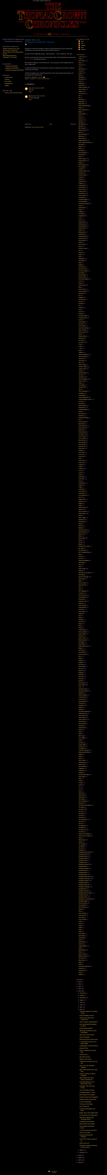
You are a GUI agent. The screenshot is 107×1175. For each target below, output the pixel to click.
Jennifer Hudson (83, 366)
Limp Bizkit (82, 476)
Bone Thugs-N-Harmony (85, 142)
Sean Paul (81, 703)
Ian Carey (81, 340)
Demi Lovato (82, 244)
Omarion (81, 593)
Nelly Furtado (82, 568)
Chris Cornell (82, 195)
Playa (80, 623)
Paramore (81, 603)
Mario (80, 515)
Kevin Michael (82, 442)
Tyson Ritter (82, 933)
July (81, 1002)
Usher (80, 939)
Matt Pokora (82, 519)
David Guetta (82, 240)
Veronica (81, 943)
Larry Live (81, 454)
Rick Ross (81, 664)
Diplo (80, 262)
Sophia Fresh (82, 746)
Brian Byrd (81, 150)
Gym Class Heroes (84, 328)
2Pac (80, 62)
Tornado (81, 909)
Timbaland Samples (84, 880)
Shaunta (81, 709)
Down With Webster (84, 279)
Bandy (80, 107)
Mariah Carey (82, 513)
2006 (79, 1162)
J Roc (80, 344)
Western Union (82, 954)
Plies (80, 625)
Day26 (80, 242)
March (81, 1150)
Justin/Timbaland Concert (85, 399)
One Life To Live (83, 595)
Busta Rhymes (83, 164)
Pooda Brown (82, 629)
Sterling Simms (83, 762)
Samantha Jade (83, 689)
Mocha (80, 540)
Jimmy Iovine (82, 381)
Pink (80, 615)
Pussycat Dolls (83, 631)
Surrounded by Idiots (84, 774)
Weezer (81, 952)
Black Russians (83, 134)
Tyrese (80, 931)
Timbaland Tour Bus (84, 890)
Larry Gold (81, 452)
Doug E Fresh (82, 277)
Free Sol (81, 311)
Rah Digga (81, 642)
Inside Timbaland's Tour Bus (87, 1015)
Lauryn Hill (81, 456)
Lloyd (80, 481)
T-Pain (80, 784)
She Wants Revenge (84, 711)
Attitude (81, 91)
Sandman (81, 693)
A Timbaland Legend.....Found (87, 1092)
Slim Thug (81, 735)
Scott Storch (82, 699)
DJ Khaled (81, 273)
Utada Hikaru (82, 941)
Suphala (7, 85)
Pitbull (80, 617)
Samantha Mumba (83, 691)
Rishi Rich (81, 674)
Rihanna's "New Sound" (86, 1059)
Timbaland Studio (83, 882)
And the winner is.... (85, 1054)
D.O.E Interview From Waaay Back (89, 1115)
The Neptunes (82, 825)
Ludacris (81, 485)
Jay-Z (80, 362)
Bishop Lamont (83, 130)
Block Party (82, 138)
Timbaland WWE (83, 901)
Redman (81, 660)
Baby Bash (82, 101)
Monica (81, 544)
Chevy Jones (82, 189)
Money (80, 542)
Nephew (81, 570)
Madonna (81, 501)
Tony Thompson (83, 907)
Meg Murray (82, 521)
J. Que (80, 348)
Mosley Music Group (84, 546)
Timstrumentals (83, 903)
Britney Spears (82, 158)
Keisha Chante (82, 421)
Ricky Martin (82, 666)
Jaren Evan (82, 360)
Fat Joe (81, 301)
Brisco (80, 156)
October (82, 995)
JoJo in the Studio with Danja (87, 1090)
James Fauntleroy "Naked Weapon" (89, 1022)
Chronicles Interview (84, 203)
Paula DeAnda (82, 607)
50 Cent (81, 65)
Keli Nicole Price (83, 425)
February (82, 1152)
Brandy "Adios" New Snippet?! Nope (89, 1112)
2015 (79, 984)
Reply (30, 91)
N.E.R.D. (81, 556)
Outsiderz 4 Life (83, 601)
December (83, 993)
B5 (79, 97)
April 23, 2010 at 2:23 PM (37, 88)
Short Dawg (82, 721)
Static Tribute (82, 760)
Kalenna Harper (83, 405)
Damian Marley (83, 226)
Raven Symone (83, 654)
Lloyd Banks (82, 483)
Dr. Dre (81, 281)
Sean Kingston (82, 701)
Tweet (80, 923)
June (81, 1004)
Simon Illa (81, 725)
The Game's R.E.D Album (86, 1104)
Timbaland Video (83, 897)
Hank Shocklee (83, 330)
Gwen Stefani (82, 326)
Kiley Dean (81, 448)
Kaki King (81, 403)
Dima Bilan (81, 260)
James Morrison (83, 356)
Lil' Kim (38, 78)
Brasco (81, 148)
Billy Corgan (82, 128)
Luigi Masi (81, 489)
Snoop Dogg (82, 744)
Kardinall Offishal (83, 409)
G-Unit (80, 319)
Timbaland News (83, 874)
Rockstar (81, 678)
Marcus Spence (83, 511)
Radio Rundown (83, 640)
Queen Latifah (82, 634)
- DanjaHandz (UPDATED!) (12, 68)
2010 (79, 991)
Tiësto (80, 837)
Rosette (81, 680)
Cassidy (81, 177)
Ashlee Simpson (83, 87)
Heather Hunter (83, 336)
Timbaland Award (83, 856)
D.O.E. (80, 220)
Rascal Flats (82, 652)
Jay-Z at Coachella (84, 1037)
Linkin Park (82, 478)
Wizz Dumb (82, 958)
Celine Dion (82, 181)
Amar (80, 81)
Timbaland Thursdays (84, 886)
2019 (79, 981)
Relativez (81, 662)
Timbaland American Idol (85, 852)
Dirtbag (81, 264)
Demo (80, 246)
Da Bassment (82, 224)
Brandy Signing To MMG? (86, 1028)
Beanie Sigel (82, 113)
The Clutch (81, 809)
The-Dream (82, 831)
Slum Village (82, 737)
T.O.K (80, 789)
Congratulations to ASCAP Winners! (89, 1045)
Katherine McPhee (83, 417)
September (83, 997)
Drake (80, 283)
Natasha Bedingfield (84, 560)
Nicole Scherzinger (84, 576)
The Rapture (82, 827)
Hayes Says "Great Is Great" (87, 1034)
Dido (80, 256)
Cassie (80, 179)
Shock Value (82, 715)
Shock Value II (82, 717)
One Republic (82, 597)
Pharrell (81, 613)
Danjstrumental (83, 236)
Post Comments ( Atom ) (38, 127)
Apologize (81, 83)
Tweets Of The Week (85, 1132)
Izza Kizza (81, 342)
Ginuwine (81, 324)
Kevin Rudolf (8, 81)
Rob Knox (81, 676)
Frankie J (81, 307)
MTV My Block (83, 550)
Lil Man (81, 466)
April (81, 1009)
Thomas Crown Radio (84, 833)
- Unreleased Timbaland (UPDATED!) (14, 70)
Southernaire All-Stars (84, 752)
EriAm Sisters (82, 289)
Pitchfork (81, 619)
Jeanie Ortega (82, 364)
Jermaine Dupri (83, 372)
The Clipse (81, 807)
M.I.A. (80, 497)
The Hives (81, 821)
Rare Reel (81, 650)
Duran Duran (82, 285)
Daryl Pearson (82, 238)
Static (80, 758)
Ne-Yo (80, 564)
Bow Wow (81, 144)
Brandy (81, 146)
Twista (80, 925)
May (81, 1007)
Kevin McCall (82, 440)
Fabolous (81, 297)
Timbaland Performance (85, 876)
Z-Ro (80, 972)
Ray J (80, 656)
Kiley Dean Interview (85, 1057)
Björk (80, 132)
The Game (81, 817)
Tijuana (80, 842)
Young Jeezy (82, 970)
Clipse (80, 209)
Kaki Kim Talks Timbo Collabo (87, 1123)
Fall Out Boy (82, 299)
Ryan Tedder (82, 684)
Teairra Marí (82, 797)
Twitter (80, 927)
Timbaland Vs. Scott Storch (86, 899)
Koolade (81, 450)
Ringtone (81, 672)
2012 (79, 986)
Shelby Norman (83, 713)
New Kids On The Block (85, 572)
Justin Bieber (82, 395)
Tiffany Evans (82, 840)
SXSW (80, 780)
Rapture (81, 648)
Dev (80, 250)
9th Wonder (82, 69)
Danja (80, 230)
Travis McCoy (82, 915)
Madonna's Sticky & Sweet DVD (88, 1099)
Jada (80, 350)
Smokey (81, 742)
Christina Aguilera (83, 199)
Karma (80, 411)
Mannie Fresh (82, 507)
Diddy (80, 254)
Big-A (30, 96)
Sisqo (80, 731)
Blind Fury (81, 136)
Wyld (80, 962)
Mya (80, 554)
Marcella (81, 509)
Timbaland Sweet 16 (84, 884)
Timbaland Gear (83, 862)
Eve (80, 295)
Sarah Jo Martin (83, 695)
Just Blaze (81, 393)
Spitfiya (81, 754)
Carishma (81, 173)
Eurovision (81, 293)
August (82, 1000)
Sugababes (82, 768)
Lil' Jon (80, 470)
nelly (80, 566)
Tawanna (81, 793)
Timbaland (81, 850)
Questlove (81, 636)
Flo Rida (81, 303)
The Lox (81, 823)
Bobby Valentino (83, 140)
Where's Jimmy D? (84, 1143)
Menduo (81, 528)
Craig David (82, 215)
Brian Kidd (81, 154)
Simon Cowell (82, 723)
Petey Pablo (82, 611)
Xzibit (80, 964)
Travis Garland (82, 913)
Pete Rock (81, 609)
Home (50, 124)
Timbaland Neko (83, 872)
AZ (79, 95)
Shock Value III (83, 719)
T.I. (79, 787)
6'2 (79, 67)
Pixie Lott (81, 621)
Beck (80, 116)
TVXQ (80, 921)
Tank (80, 791)
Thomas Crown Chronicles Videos (13, 92)
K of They (81, 401)
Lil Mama (81, 464)
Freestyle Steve (83, 317)
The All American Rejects (85, 805)
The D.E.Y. (81, 811)
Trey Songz (82, 917)
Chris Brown (82, 193)
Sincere (81, 729)
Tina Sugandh (45, 78)
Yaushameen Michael (84, 966)
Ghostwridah (82, 322)
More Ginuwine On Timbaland (87, 1094)
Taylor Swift (82, 795)
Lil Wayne (81, 468)
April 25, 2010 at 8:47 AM (38, 96)
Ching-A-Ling (82, 191)
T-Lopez (81, 782)
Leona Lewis (82, 460)
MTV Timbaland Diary (84, 552)
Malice (80, 505)
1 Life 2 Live (82, 56)
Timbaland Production (84, 878)
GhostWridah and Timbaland (87, 1121)
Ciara (80, 205)
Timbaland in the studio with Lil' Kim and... (40, 42)
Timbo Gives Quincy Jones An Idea (89, 1039)
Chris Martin (82, 197)
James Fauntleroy (83, 354)
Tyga (80, 929)
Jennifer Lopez (82, 368)
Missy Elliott (82, 538)
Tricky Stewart (82, 919)
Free (80, 309)
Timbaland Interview (84, 864)
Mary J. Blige (82, 517)
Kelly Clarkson (82, 428)
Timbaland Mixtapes (84, 868)
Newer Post (28, 124)
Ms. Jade (81, 548)
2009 (79, 1155)
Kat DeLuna (82, 413)
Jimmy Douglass (83, 379)
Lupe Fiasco (82, 493)
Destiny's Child (83, 248)
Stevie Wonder (82, 766)
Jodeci (80, 383)
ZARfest (81, 974)
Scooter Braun (82, 697)
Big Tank (81, 122)
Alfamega (81, 77)
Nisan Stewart (82, 585)
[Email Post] (44, 77)
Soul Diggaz (82, 748)
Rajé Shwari (82, 644)
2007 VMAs (82, 60)
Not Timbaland (82, 591)
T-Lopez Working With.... (86, 1101)
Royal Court (82, 682)
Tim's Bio (81, 848)
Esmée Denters (83, 291)
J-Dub (80, 346)
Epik (80, 287)
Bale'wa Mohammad (84, 105)
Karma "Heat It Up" (84, 1106)
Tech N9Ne (82, 799)
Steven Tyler (82, 764)
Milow (80, 536)
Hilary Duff (81, 338)
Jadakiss (81, 352)
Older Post (73, 124)
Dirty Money (82, 266)
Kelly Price (81, 430)
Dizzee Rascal (82, 268)
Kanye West (82, 407)
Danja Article (82, 232)
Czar (82, 43)
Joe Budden (82, 385)
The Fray (81, 815)
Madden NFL (82, 499)
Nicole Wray (82, 578)
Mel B (80, 523)
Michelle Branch (83, 532)
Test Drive (81, 803)
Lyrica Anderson (83, 495)
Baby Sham (82, 103)
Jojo (80, 389)
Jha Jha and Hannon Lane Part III (88, 1130)
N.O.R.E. (81, 558)
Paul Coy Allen (82, 605)
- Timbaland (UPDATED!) (11, 66)
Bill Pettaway (82, 124)
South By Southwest (84, 750)
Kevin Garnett (82, 438)
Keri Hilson (81, 434)
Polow (80, 627)
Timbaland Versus (83, 895)
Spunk (80, 756)
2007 (79, 1160)
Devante (81, 252)
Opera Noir (82, 599)
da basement (82, 222)
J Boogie (83, 45)
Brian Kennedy (82, 152)
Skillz (80, 733)
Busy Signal (82, 166)
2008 (79, 1157)
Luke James (82, 491)
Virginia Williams (83, 946)
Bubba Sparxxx (83, 160)
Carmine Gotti (82, 175)
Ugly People (82, 935)
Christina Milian (83, 201)
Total (80, 911)
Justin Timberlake (83, 397)
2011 (79, 988)
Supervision (82, 770)
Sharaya (81, 707)
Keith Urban (82, 423)
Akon (80, 75)
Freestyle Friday (83, 315)
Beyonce (81, 118)
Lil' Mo (80, 474)
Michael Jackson (83, 530)
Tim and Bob (82, 844)
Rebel (80, 658)
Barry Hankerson (83, 109)
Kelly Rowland (82, 432)
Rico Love (81, 668)
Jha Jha (81, 375)
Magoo (80, 503)
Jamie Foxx (82, 358)
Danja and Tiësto (84, 1048)
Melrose (81, 525)
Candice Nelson (9, 77)
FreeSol (81, 313)
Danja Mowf (82, 234)
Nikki (80, 581)
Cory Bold (81, 213)
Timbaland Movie (83, 870)
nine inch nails (82, 583)
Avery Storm (82, 93)
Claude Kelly (82, 207)
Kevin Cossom (82, 436)
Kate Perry (81, 415)
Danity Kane (82, 228)
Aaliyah (81, 73)
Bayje (80, 111)
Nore (80, 589)
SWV (80, 778)
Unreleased (82, 937)
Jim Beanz (33, 78)
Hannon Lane (82, 332)
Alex (30, 88)
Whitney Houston (83, 956)
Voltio (80, 948)
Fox (80, 305)
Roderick (83, 49)
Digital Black (82, 258)
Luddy (80, 487)
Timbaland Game (83, 860)
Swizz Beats (82, 776)
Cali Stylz (7, 79)
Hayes (80, 334)
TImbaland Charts (83, 858)
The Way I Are (82, 829)
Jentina (81, 370)
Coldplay (81, 211)
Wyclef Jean (82, 960)
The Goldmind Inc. (83, 819)
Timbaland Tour (83, 888)
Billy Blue (81, 126)
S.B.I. (80, 687)
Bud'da (80, 162)
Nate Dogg (81, 562)
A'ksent (81, 71)
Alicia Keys (82, 79)
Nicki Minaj (82, 574)
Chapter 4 (81, 183)
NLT (80, 587)
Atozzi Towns (82, 89)
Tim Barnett (82, 846)
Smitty (80, 740)
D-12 (80, 217)
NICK (82, 47)
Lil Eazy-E (81, 462)
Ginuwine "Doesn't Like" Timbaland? (89, 1097)
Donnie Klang (82, 275)
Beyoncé (81, 120)
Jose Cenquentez (83, 391)
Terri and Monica (83, 801)
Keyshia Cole (82, 446)
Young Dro (81, 968)
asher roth (81, 85)
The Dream (82, 813)
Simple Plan (82, 727)
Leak (80, 458)
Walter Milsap (82, 950)
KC (80, 419)
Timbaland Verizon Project (85, 893)
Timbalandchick (9, 83)
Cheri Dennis (82, 187)
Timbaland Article (83, 854)
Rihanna (81, 670)
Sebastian (81, 705)
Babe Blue (81, 99)
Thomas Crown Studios (85, 835)
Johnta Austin (82, 387)
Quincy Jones (82, 638)
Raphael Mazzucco (84, 646)
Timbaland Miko (83, 866)
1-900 (80, 58)
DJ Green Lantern (83, 271)
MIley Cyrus (82, 534)
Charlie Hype (82, 185)
